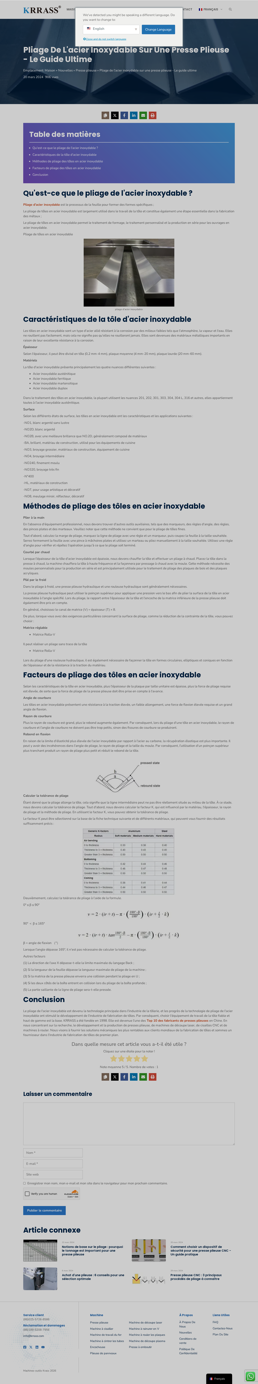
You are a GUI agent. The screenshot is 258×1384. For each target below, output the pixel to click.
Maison (72, 9)
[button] (230, 9)
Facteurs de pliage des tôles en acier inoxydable (66, 168)
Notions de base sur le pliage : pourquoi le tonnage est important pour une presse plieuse (92, 1251)
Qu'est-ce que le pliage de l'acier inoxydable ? (65, 148)
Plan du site (220, 1334)
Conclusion (40, 175)
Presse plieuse (86, 70)
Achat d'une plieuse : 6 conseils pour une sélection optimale (93, 1277)
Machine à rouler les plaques (147, 1335)
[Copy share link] (105, 115)
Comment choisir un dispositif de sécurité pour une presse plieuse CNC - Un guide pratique (201, 1251)
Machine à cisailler (101, 1329)
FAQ (215, 1322)
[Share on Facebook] (124, 115)
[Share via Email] (143, 115)
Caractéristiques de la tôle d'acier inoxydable (64, 155)
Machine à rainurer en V (144, 1329)
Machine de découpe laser (145, 1322)
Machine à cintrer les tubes (107, 1341)
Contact (184, 9)
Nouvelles (65, 70)
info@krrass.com (33, 1336)
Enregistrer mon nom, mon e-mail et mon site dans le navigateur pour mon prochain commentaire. (97, 1183)
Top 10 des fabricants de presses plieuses (177, 1020)
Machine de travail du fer (105, 1335)
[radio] (113, 1059)
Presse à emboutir (140, 1347)
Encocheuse (97, 1347)
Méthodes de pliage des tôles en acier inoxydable (67, 161)
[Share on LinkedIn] (133, 115)
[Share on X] (115, 115)
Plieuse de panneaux (103, 1353)
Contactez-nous (223, 1328)
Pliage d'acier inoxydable (41, 204)
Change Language (158, 29)
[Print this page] (152, 115)
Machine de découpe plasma (147, 1341)
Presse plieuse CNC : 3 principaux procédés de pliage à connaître (196, 1277)
